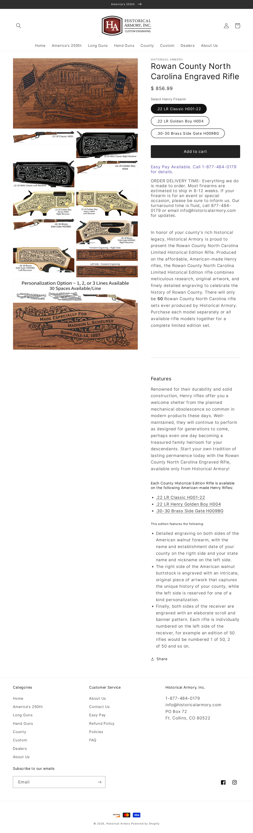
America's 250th (28, 706)
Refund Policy (102, 723)
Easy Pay (97, 715)
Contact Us (99, 706)
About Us (21, 757)
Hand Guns (23, 723)
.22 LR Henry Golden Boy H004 (188, 504)
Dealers (20, 748)
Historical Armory (118, 823)
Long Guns (23, 715)
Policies (96, 732)
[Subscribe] (99, 782)
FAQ (92, 740)
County (19, 732)
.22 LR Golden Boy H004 (180, 121)
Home (18, 698)
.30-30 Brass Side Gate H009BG (188, 133)
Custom (20, 740)
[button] (18, 25)
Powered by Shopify (145, 823)
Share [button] (162, 659)
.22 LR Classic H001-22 (179, 109)
